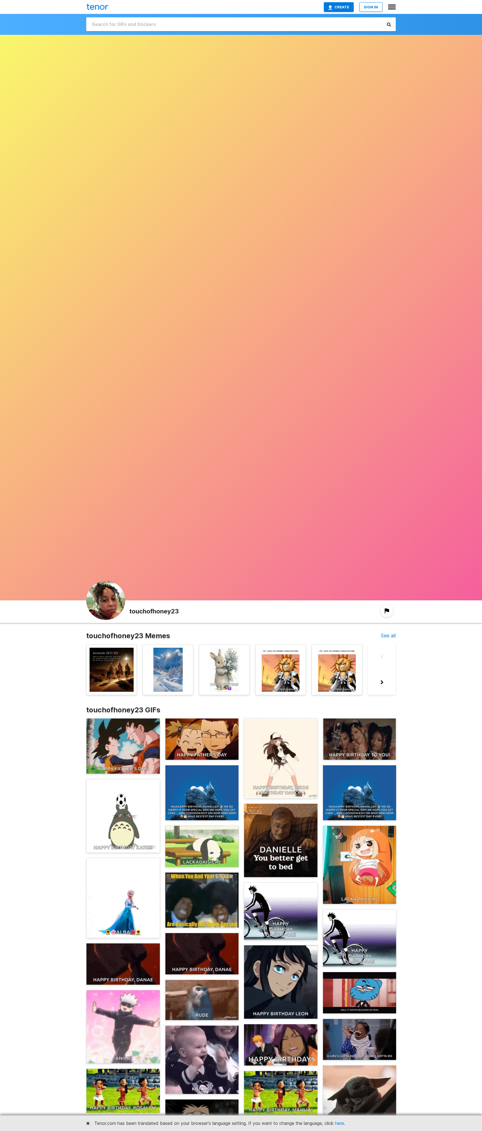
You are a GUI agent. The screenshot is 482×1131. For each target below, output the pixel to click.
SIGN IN (371, 7)
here (339, 1123)
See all (388, 636)
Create (341, 7)
